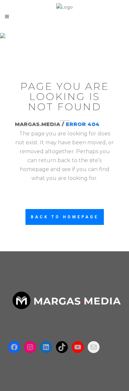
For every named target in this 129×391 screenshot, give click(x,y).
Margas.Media (37, 124)
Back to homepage (65, 217)
